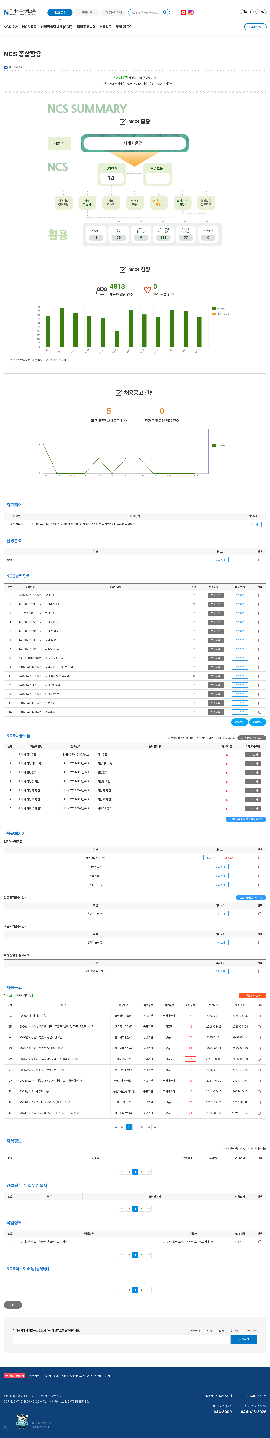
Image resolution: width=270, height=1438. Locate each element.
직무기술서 (87, 202)
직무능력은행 (113, 12)
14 (111, 178)
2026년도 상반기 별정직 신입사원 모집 (41, 1037)
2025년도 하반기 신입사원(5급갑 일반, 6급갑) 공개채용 (50, 1059)
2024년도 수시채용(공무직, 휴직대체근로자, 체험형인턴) (51, 1080)
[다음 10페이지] (149, 1127)
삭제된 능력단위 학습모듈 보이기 (245, 819)
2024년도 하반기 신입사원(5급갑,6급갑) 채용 (45, 1102)
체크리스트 (111, 202)
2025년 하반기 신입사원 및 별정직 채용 (41, 1048)
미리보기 (253, 524)
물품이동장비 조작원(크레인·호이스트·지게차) (188, 1241)
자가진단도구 (134, 202)
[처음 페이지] (115, 1127)
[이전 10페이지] (122, 1127)
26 (119, 237)
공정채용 (86, 12)
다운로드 (211, 858)
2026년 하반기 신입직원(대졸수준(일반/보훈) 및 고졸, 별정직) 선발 (56, 1026)
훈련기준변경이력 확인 (251, 897)
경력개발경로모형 (63, 202)
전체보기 (257, 722)
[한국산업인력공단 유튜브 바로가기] (183, 12)
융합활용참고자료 (206, 202)
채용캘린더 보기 (252, 995)
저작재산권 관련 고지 (251, 737)
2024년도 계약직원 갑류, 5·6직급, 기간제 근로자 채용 (49, 1113)
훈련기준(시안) (158, 202)
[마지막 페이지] (155, 1127)
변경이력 (215, 595)
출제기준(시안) (182, 202)
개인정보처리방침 (14, 1375)
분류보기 (241, 1241)
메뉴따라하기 (16, 67)
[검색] (165, 12)
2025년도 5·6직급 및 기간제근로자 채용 (42, 1070)
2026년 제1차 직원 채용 (33, 1015)
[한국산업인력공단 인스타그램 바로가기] (191, 12)
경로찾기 (229, 858)
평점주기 (244, 1339)
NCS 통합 (60, 12)
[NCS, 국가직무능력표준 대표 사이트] (20, 12)
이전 (13, 1304)
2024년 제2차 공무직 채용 (34, 1091)
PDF (227, 754)
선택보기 (239, 722)
